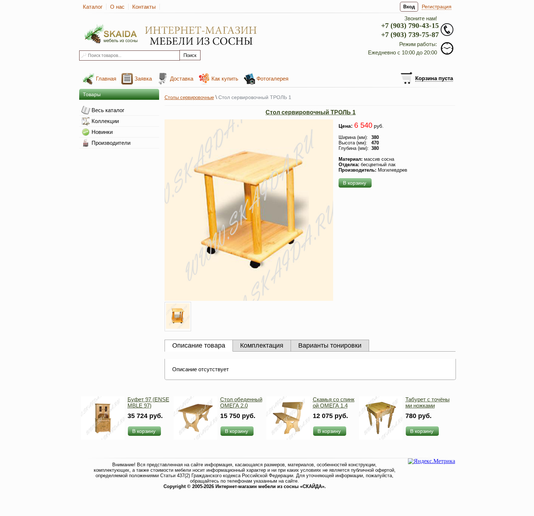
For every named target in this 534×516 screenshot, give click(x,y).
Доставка (181, 78)
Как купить (224, 78)
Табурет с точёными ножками (427, 402)
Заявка (143, 78)
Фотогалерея (272, 78)
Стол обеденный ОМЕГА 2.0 (241, 402)
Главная (106, 78)
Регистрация (437, 6)
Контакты (144, 7)
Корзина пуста (434, 78)
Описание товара (198, 345)
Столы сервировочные (189, 97)
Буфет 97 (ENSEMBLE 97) (148, 402)
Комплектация (261, 345)
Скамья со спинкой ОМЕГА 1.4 (334, 402)
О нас (117, 7)
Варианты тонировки (329, 345)
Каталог (92, 7)
